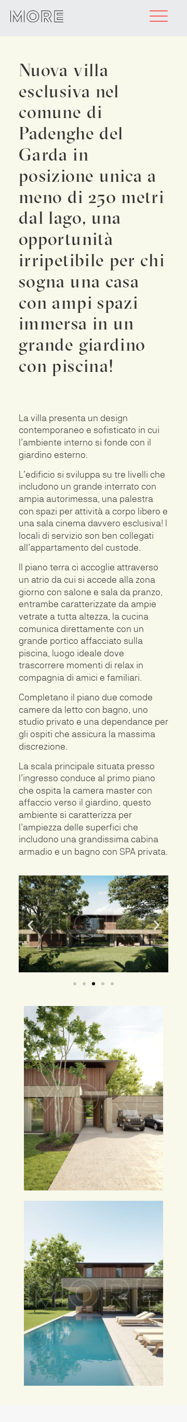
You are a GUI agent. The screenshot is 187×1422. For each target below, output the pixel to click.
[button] (30, 925)
